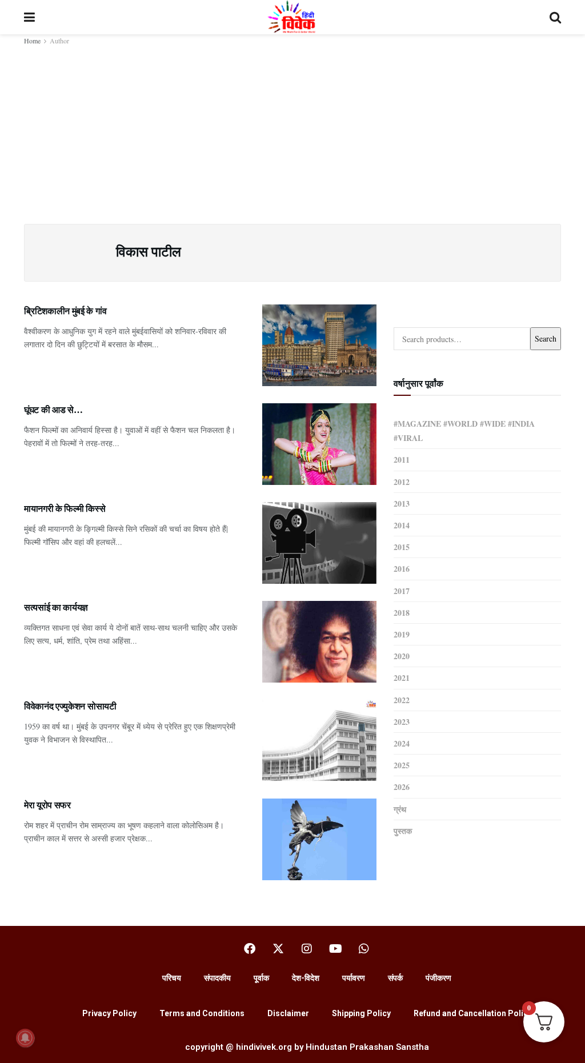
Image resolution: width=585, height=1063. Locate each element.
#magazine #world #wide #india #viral (464, 431)
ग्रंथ (400, 809)
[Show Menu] (29, 17)
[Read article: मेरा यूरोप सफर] (319, 839)
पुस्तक (403, 831)
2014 (402, 525)
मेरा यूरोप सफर (47, 804)
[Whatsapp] (363, 948)
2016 (402, 569)
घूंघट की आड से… (53, 409)
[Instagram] (306, 948)
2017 (402, 591)
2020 (402, 656)
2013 (402, 504)
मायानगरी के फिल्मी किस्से (64, 508)
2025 (402, 765)
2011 (402, 460)
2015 (402, 547)
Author (59, 40)
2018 (402, 613)
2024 (402, 743)
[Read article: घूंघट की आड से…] (319, 444)
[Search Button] (555, 17)
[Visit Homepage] (292, 17)
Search (545, 338)
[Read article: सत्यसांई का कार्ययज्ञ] (319, 642)
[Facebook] (249, 948)
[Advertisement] (292, 132)
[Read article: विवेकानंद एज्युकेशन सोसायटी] (319, 740)
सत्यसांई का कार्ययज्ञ (56, 606)
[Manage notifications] (25, 1038)
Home (32, 40)
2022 (402, 700)
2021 (402, 678)
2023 (402, 722)
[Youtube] (335, 948)
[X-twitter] (278, 948)
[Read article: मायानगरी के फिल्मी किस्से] (319, 543)
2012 (402, 482)
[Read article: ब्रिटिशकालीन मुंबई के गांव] (319, 345)
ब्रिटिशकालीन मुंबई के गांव (65, 310)
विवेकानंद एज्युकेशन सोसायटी (70, 705)
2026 (402, 787)
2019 (402, 634)
